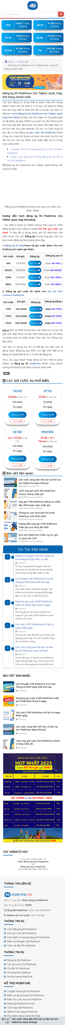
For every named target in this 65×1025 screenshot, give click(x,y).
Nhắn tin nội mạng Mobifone (22, 1011)
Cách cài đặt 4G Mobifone (21, 945)
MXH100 (47, 432)
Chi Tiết (16, 421)
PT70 (47, 391)
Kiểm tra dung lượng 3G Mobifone (25, 995)
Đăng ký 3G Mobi (15, 245)
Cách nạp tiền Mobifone (20, 1007)
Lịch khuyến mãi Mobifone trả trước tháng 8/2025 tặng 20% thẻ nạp (36, 685)
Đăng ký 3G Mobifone (19, 960)
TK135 (17, 391)
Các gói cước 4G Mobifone (21, 933)
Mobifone (35, 363)
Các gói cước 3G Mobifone (21, 964)
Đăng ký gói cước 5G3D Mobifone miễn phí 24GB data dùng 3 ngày (37, 700)
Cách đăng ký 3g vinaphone (33, 861)
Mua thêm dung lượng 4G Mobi (23, 1015)
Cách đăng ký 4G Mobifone (22, 929)
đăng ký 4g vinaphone (33, 866)
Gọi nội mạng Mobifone (19, 976)
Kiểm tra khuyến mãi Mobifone (23, 941)
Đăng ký (33, 263)
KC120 (17, 432)
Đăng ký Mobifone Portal (21, 1003)
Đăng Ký (17, 414)
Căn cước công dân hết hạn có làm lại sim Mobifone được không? (37, 728)
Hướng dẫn (23, 61)
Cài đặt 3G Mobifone (18, 968)
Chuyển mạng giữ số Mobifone (23, 991)
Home (11, 61)
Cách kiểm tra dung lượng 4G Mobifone (28, 937)
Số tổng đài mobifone (19, 972)
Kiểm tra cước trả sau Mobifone (24, 999)
